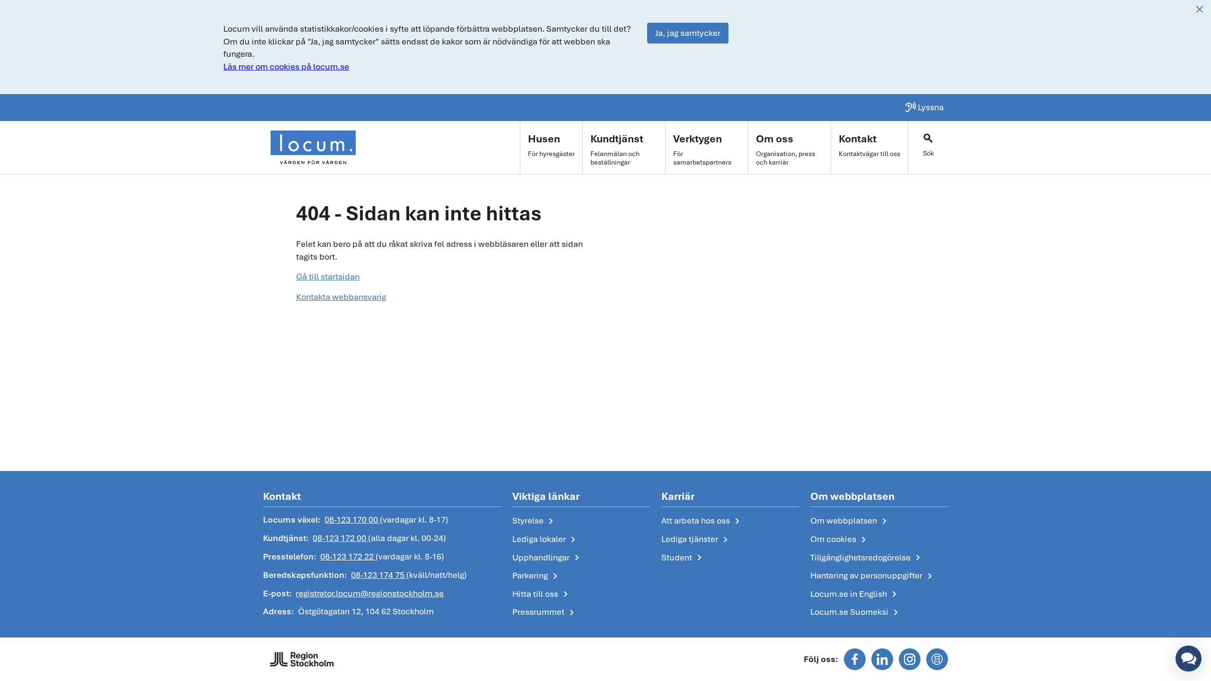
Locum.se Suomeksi (856, 612)
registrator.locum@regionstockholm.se (370, 593)
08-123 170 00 (352, 519)
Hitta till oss (541, 594)
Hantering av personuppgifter (873, 576)
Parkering (536, 576)
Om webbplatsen (850, 521)
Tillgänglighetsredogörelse (867, 558)
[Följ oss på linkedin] (882, 659)
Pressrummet (545, 612)
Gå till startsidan (328, 276)
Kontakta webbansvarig (341, 296)
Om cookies (839, 539)
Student (683, 558)
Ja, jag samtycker (687, 32)
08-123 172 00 (340, 538)
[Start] (313, 148)
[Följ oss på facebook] (855, 659)
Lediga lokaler (545, 539)
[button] (1189, 659)
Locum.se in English (855, 594)
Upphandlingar (547, 558)
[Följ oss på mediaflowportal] (937, 659)
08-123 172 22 (348, 556)
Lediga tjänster (696, 539)
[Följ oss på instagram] (910, 659)
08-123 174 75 (378, 574)
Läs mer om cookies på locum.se (286, 66)
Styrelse (534, 521)
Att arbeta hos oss (702, 521)
